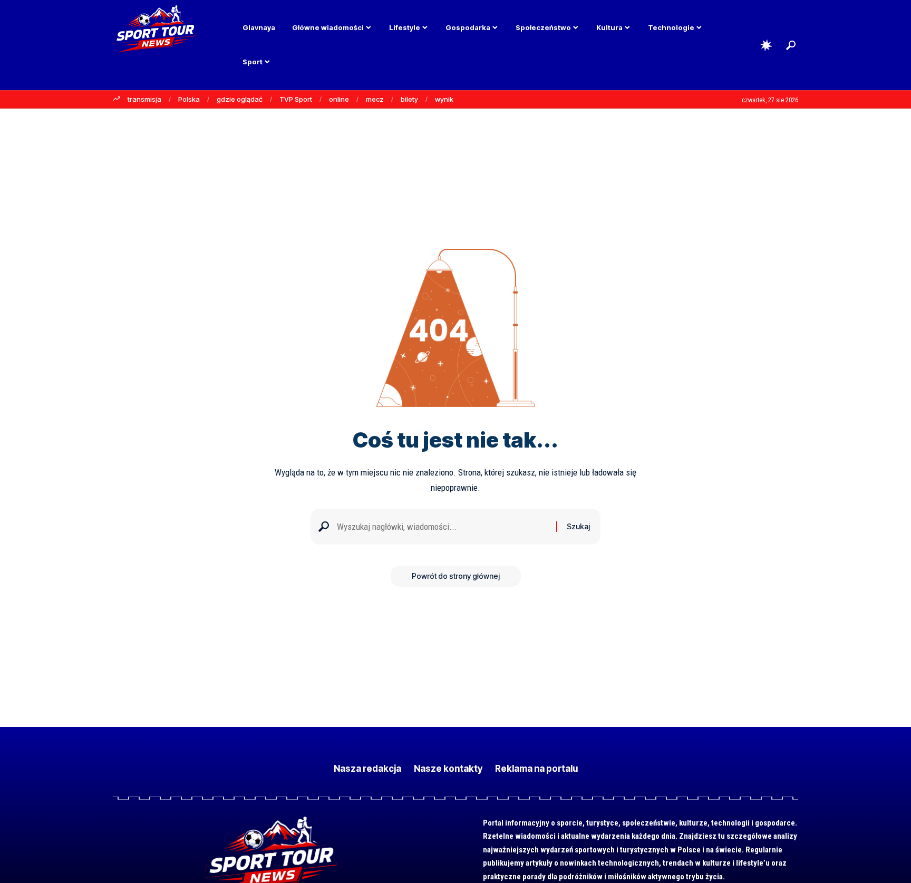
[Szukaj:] (442, 527)
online (339, 99)
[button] (791, 45)
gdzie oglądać (240, 99)
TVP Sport (295, 99)
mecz (375, 99)
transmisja (144, 99)
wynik (444, 99)
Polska (189, 99)
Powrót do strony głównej (456, 575)
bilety (409, 99)
